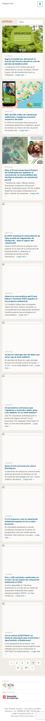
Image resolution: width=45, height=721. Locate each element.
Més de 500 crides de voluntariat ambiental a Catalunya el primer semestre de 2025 (21, 117)
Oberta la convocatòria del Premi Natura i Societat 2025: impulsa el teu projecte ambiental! (21, 299)
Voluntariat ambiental (11, 13)
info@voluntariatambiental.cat (22, 713)
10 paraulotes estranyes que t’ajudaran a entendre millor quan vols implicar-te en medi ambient (21, 410)
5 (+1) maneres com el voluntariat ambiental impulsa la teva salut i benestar (21, 521)
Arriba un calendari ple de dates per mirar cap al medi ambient (22, 355)
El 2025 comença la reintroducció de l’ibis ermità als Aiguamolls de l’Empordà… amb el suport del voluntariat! (22, 239)
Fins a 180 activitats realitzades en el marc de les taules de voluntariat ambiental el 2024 (22, 580)
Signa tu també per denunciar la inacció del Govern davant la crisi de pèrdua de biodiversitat (22, 61)
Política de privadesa (26, 716)
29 (26, 667)
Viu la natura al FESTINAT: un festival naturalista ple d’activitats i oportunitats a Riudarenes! (22, 638)
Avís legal (14, 716)
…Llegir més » (19, 75)
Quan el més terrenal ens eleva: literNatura (20, 467)
